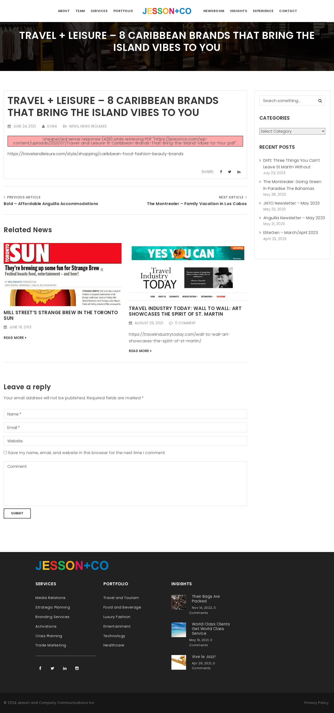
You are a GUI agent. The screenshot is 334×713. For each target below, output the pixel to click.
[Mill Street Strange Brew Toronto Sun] (63, 274)
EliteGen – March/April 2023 (290, 232)
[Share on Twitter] (230, 172)
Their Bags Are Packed (206, 599)
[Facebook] (40, 668)
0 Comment (185, 323)
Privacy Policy (316, 703)
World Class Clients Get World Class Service (211, 628)
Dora (52, 126)
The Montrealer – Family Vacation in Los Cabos (197, 204)
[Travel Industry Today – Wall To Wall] (188, 272)
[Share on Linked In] (239, 172)
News (74, 126)
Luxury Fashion (117, 616)
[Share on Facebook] (221, 172)
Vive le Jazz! (204, 656)
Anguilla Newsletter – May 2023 (294, 218)
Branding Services (52, 616)
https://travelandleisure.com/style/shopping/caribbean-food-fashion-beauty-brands (95, 154)
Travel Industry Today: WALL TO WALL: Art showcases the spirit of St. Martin (185, 311)
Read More (14, 337)
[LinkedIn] (65, 668)
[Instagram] (77, 668)
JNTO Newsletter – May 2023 (291, 203)
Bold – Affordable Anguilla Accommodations (51, 204)
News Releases (93, 126)
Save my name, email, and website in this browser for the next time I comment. (87, 453)
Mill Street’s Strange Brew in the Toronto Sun (61, 315)
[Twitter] (52, 668)
